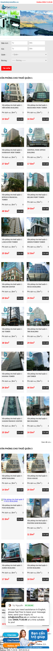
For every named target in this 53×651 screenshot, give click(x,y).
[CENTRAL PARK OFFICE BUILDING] (38, 146)
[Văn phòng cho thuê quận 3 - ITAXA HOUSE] (38, 472)
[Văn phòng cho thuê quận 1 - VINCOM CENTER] (12, 281)
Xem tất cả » (46, 442)
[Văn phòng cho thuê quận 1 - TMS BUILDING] (38, 325)
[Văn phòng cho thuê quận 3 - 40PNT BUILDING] (12, 472)
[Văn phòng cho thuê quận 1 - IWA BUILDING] (38, 415)
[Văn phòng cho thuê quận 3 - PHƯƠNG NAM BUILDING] (38, 517)
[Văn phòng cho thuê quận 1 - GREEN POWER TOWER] (38, 236)
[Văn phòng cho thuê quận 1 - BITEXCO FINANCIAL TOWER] (12, 191)
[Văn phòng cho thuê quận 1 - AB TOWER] (12, 325)
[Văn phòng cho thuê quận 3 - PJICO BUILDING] (12, 501)
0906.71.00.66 (20, 619)
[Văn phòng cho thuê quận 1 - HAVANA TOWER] (12, 370)
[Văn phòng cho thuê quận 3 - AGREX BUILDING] (12, 562)
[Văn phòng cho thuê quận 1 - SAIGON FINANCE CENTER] (12, 415)
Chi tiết (20, 119)
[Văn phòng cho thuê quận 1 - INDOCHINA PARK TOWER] (38, 102)
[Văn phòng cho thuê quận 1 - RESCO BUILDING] (38, 281)
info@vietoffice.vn (17, 617)
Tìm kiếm (6, 68)
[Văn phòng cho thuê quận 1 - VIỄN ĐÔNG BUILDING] (12, 102)
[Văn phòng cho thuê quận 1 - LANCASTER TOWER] (12, 236)
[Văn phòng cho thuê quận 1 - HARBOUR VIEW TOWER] (12, 146)
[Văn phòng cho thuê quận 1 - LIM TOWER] (38, 370)
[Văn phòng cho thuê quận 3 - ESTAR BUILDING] (38, 562)
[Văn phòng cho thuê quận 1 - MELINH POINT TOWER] (38, 191)
